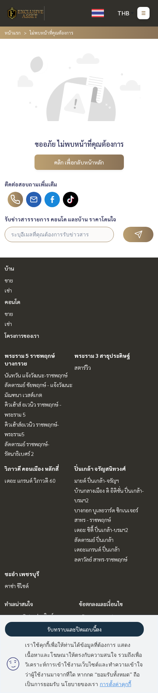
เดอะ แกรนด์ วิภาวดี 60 (30, 480)
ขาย (9, 280)
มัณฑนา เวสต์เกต (23, 394)
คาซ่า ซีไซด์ (17, 585)
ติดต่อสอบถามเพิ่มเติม (31, 184)
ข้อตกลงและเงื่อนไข (101, 603)
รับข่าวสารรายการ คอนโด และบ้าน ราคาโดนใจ (60, 219)
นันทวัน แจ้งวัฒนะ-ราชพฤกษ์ (36, 375)
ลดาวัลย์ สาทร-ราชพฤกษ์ (100, 559)
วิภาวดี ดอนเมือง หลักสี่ (32, 468)
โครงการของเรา (22, 335)
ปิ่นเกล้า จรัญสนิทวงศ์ (100, 468)
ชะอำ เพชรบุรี (22, 573)
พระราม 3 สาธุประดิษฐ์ (102, 355)
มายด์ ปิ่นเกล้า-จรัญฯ (96, 480)
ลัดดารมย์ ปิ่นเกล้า (94, 539)
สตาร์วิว (82, 367)
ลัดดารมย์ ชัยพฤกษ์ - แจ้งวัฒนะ (38, 384)
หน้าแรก (13, 33)
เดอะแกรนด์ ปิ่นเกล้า (97, 549)
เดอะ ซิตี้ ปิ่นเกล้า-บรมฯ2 (101, 529)
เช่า (8, 290)
